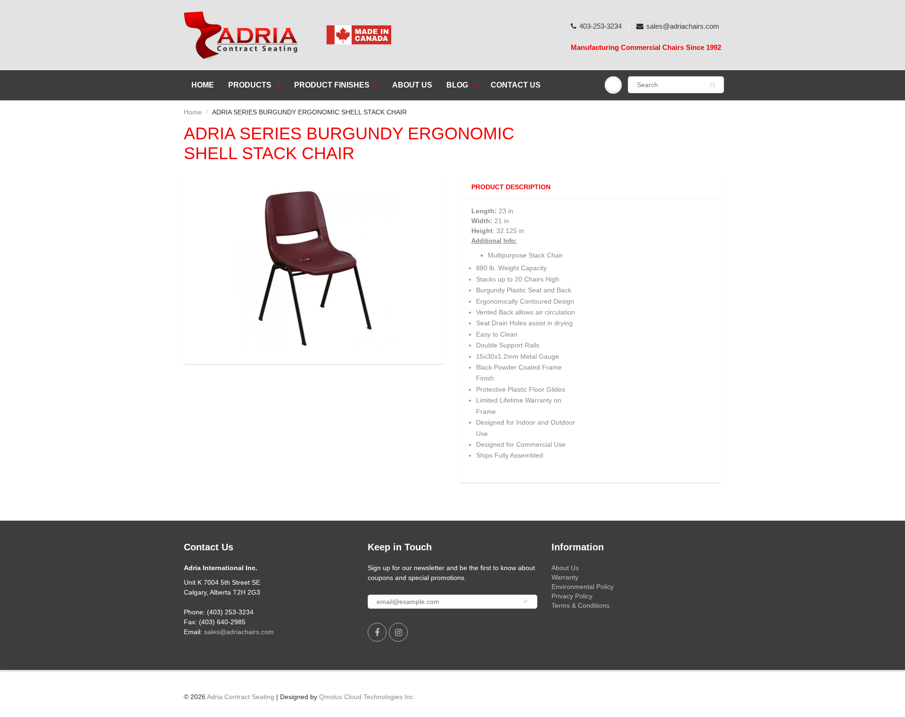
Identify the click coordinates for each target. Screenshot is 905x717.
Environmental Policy (582, 586)
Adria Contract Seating (240, 697)
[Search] (712, 85)
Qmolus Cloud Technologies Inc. (367, 697)
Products (250, 85)
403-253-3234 (600, 26)
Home (202, 85)
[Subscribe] (525, 601)
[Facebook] (377, 632)
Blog (457, 85)
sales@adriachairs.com (682, 26)
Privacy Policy (571, 596)
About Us (412, 85)
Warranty (564, 577)
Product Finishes (332, 85)
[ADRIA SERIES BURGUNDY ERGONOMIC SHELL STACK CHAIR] (314, 268)
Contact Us (516, 85)
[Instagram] (398, 632)
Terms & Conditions (580, 605)
